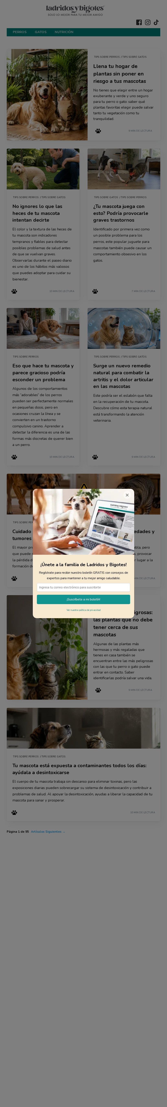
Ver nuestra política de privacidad (84, 610)
